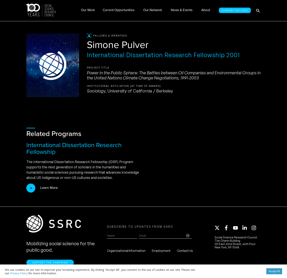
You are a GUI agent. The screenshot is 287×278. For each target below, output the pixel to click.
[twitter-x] (219, 227)
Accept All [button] (274, 271)
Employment (161, 251)
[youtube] (237, 227)
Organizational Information (126, 251)
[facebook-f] (228, 227)
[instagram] (254, 227)
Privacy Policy (19, 273)
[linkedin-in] (246, 227)
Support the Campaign (50, 262)
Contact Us (185, 251)
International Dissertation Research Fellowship (74, 148)
